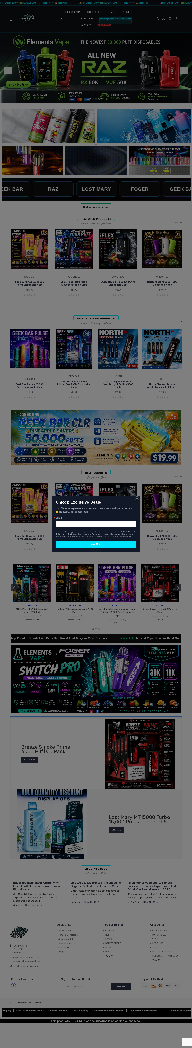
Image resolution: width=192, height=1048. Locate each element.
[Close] (137, 498)
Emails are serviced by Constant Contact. (117, 536)
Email (59, 518)
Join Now (96, 544)
